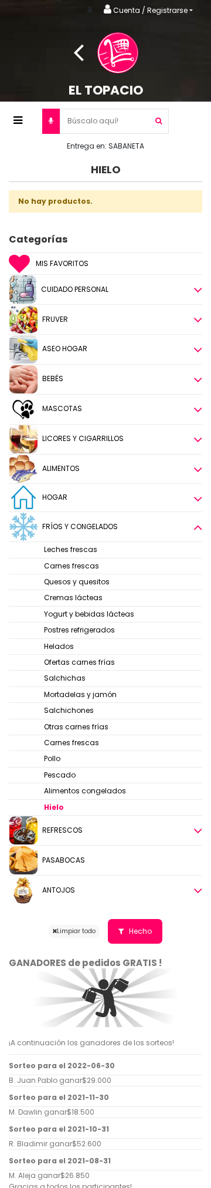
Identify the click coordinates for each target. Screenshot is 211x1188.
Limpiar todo (76, 931)
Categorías (38, 239)
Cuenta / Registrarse (149, 10)
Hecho (139, 931)
